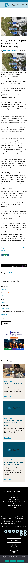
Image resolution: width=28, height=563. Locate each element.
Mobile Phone (5, 305)
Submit (6, 323)
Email (3, 299)
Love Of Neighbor (14, 499)
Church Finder (4, 1)
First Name (5, 286)
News (14, 510)
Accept (6, 561)
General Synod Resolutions (14, 505)
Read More (7, 396)
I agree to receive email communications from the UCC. (14, 311)
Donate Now (14, 540)
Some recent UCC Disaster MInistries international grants (13, 422)
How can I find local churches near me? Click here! (14, 502)
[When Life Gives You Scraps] (14, 371)
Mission (14, 495)
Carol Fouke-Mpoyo (9, 50)
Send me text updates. (7, 318)
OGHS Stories (13, 273)
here (15, 523)
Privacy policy (20, 561)
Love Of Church (14, 497)
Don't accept (13, 561)
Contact (14, 507)
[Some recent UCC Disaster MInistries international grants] (14, 408)
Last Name (5, 293)
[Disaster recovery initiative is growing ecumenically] (14, 449)
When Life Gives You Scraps (13, 383)
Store (14, 512)
